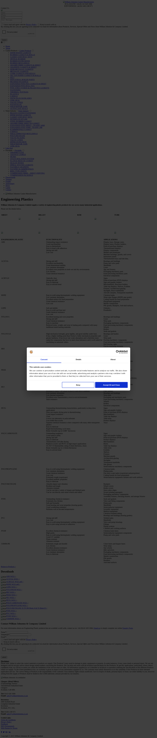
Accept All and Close (111, 385)
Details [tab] (78, 359)
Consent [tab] (44, 359)
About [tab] (113, 359)
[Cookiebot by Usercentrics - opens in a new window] (118, 352)
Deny (78, 385)
